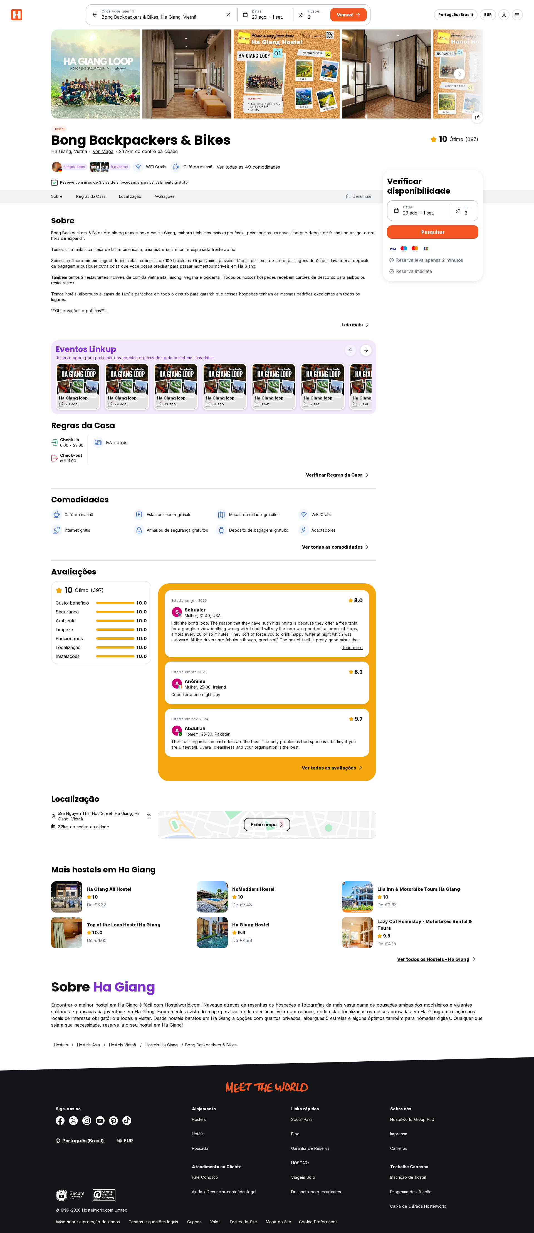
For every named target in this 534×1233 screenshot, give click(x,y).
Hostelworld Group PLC (412, 1119)
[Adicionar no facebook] (60, 1120)
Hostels (199, 1119)
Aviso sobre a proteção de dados (88, 1221)
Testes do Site (243, 1221)
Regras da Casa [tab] (91, 196)
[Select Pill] (504, 14)
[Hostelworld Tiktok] (126, 1120)
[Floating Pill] (459, 74)
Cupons (194, 1221)
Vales (215, 1221)
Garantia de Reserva (310, 1148)
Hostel (59, 129)
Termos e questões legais (153, 1221)
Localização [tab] (130, 196)
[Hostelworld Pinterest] (113, 1120)
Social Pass (302, 1119)
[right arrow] (366, 350)
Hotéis (198, 1133)
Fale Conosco (205, 1177)
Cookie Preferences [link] (318, 1221)
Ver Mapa (103, 151)
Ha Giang (61, 151)
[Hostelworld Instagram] (86, 1120)
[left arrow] (350, 350)
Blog (295, 1133)
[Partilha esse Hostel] (477, 117)
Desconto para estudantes (316, 1191)
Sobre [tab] (57, 196)
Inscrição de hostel (408, 1177)
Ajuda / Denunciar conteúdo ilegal (224, 1191)
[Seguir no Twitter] (73, 1120)
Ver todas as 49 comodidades (248, 167)
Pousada (200, 1148)
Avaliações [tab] (165, 196)
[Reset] (228, 14)
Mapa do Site (278, 1221)
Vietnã (80, 151)
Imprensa (398, 1133)
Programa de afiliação (411, 1191)
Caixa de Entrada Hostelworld (418, 1206)
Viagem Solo (303, 1177)
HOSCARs (300, 1162)
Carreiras (398, 1148)
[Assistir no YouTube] (100, 1120)
